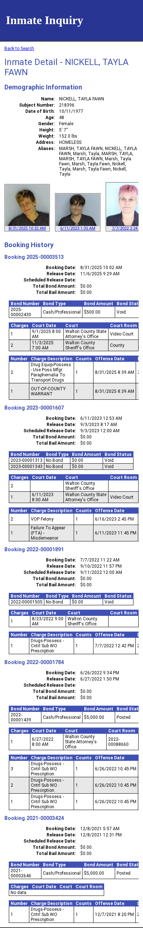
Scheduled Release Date (49, 280)
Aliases (46, 148)
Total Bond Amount (54, 286)
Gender (46, 123)
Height (46, 130)
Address (45, 142)
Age (49, 117)
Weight (46, 136)
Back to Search (19, 48)
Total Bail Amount (55, 292)
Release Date (61, 273)
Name (47, 98)
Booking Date (60, 267)
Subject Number (36, 105)
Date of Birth (39, 111)
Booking (14, 257)
